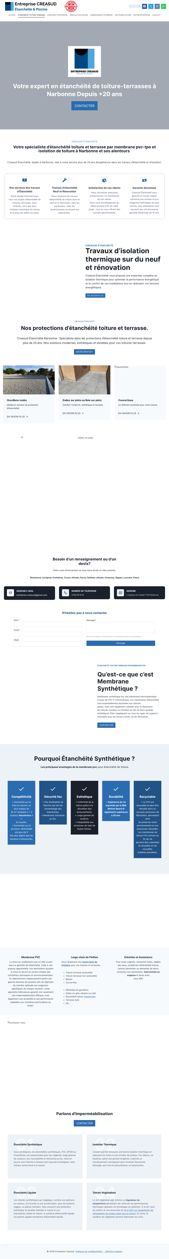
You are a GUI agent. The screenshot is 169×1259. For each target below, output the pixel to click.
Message (91, 620)
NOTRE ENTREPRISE (141, 15)
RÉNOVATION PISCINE (79, 15)
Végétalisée (90, 996)
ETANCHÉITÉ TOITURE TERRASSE (31, 15)
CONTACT (156, 15)
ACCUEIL (12, 15)
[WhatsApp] (163, 6)
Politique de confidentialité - (90, 1251)
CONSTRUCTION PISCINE (57, 15)
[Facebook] (144, 6)
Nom (17, 620)
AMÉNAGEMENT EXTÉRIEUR (101, 15)
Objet (16, 640)
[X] (150, 6)
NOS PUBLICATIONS (123, 15)
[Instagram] (157, 6)
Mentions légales (113, 1251)
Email (17, 630)
